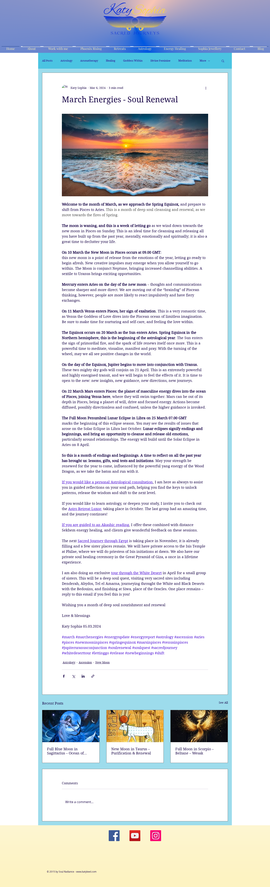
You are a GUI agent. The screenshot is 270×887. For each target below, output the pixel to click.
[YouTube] (134, 835)
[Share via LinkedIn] (83, 676)
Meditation (185, 60)
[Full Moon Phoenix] (199, 726)
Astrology (66, 60)
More (203, 60)
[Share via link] (93, 676)
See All (223, 702)
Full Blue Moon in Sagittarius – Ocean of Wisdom (65, 751)
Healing (110, 60)
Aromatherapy (89, 60)
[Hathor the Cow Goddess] (135, 726)
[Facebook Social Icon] (114, 835)
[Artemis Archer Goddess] (70, 726)
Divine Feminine (160, 60)
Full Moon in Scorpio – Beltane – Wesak (194, 751)
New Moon (102, 662)
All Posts (47, 60)
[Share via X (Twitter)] (73, 676)
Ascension (85, 662)
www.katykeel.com (86, 871)
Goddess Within (133, 60)
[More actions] (205, 87)
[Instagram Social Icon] (155, 835)
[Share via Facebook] (64, 676)
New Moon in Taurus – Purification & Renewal (131, 751)
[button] (223, 60)
